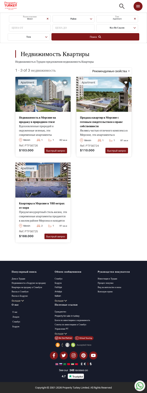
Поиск (94, 36)
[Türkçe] (77, 364)
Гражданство (60, 311)
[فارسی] (73, 364)
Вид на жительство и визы (109, 287)
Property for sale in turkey (67, 316)
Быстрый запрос (55, 150)
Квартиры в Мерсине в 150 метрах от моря (42, 205)
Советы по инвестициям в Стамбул (70, 324)
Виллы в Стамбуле (20, 291)
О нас (14, 312)
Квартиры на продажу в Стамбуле (27, 287)
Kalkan (58, 295)
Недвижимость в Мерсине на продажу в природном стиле (37, 120)
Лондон (15, 316)
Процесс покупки (105, 283)
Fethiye (58, 287)
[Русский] (61, 364)
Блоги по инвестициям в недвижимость (72, 320)
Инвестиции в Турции (107, 278)
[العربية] (65, 364)
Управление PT (61, 328)
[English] (57, 364)
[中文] (69, 364)
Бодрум (58, 283)
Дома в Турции (18, 278)
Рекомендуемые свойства (109, 71)
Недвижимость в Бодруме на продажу (29, 283)
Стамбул (58, 278)
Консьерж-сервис (105, 291)
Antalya (58, 291)
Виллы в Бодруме (20, 295)
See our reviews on (73, 370)
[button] (30, 18)
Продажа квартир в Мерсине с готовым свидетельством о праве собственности (101, 122)
